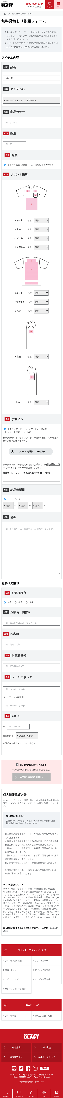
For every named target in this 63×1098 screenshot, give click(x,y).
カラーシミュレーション (15, 989)
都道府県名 (8, 736)
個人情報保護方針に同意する (33, 764)
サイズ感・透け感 (42, 979)
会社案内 (16, 1047)
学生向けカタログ (46, 1057)
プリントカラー (41, 960)
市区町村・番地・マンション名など (19, 743)
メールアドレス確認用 (13, 697)
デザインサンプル (12, 979)
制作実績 (46, 1047)
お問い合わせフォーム (18, 46)
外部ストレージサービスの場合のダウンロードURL (26, 473)
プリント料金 (10, 1016)
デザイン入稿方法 (42, 970)
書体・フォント (11, 970)
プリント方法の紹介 (13, 960)
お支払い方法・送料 (43, 1016)
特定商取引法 (16, 1057)
